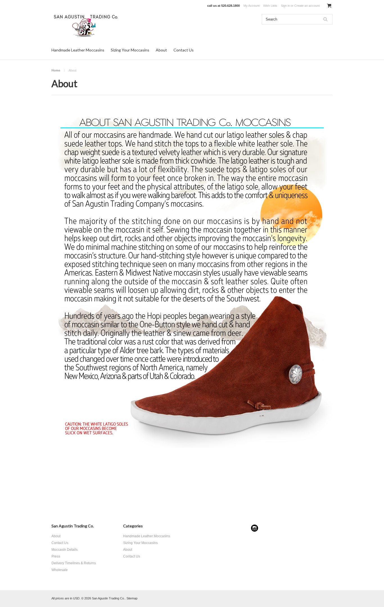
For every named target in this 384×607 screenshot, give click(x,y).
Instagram (254, 528)
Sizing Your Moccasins (130, 50)
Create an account (307, 5)
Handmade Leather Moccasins (77, 50)
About (161, 50)
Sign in (285, 5)
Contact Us (183, 50)
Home (55, 70)
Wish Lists (270, 5)
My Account (251, 5)
